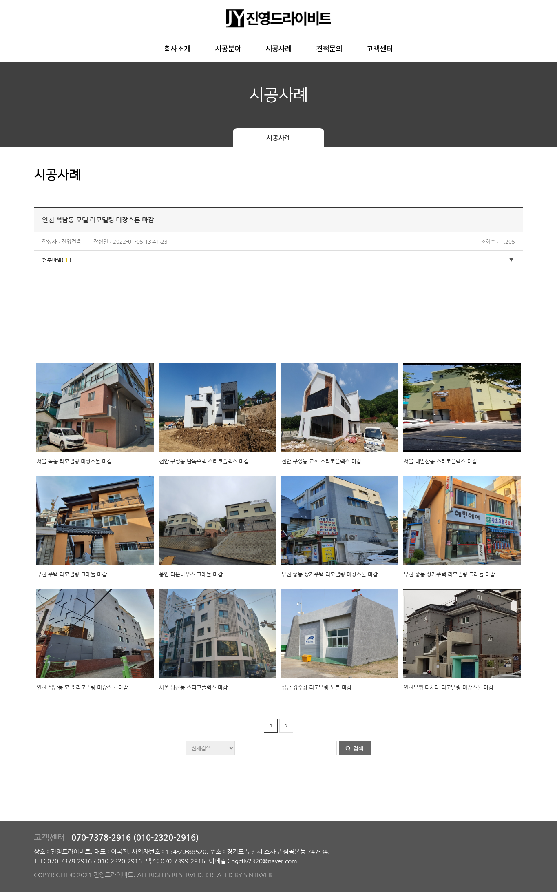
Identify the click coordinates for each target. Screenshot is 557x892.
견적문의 (329, 49)
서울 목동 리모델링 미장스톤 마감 (74, 461)
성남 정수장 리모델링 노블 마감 (316, 687)
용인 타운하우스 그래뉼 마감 (191, 574)
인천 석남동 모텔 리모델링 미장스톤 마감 (82, 687)
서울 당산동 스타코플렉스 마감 (193, 687)
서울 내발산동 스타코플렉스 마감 (440, 461)
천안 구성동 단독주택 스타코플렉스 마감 (204, 461)
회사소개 (177, 49)
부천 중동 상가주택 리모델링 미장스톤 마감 (329, 574)
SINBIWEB (258, 874)
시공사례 (278, 49)
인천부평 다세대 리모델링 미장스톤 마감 (448, 687)
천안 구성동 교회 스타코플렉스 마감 (321, 461)
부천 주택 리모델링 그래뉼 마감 (72, 574)
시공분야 (228, 49)
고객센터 (380, 49)
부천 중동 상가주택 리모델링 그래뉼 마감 (449, 574)
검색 (358, 748)
